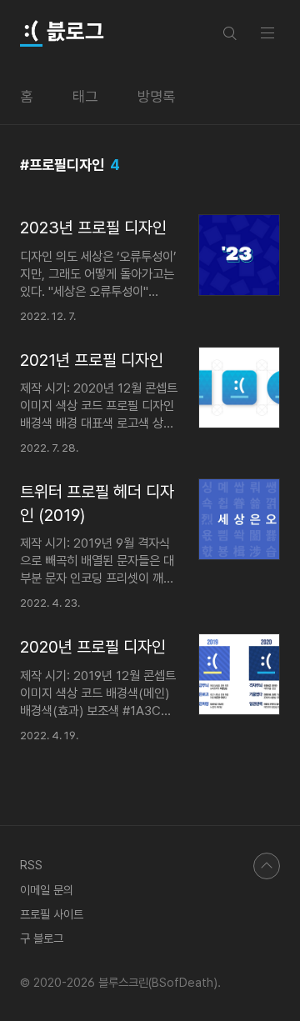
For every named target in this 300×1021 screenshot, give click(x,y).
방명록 (156, 96)
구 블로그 (41, 938)
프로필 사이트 (51, 914)
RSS (31, 865)
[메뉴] (267, 32)
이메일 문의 (46, 890)
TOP (266, 866)
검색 (230, 33)
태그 (85, 96)
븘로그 (73, 32)
